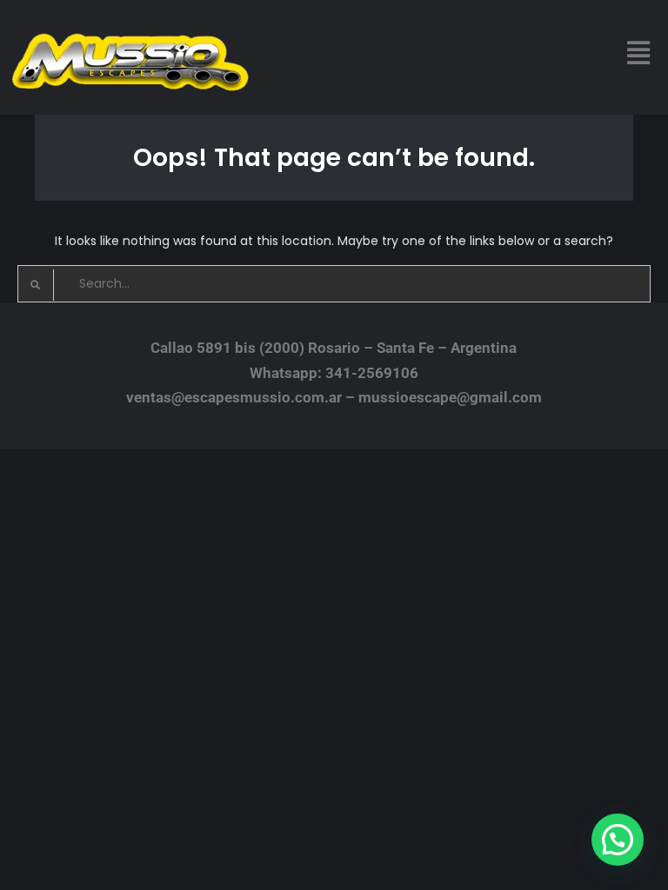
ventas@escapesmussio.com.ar (234, 397)
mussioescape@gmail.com (450, 397)
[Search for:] (334, 283)
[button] (638, 53)
